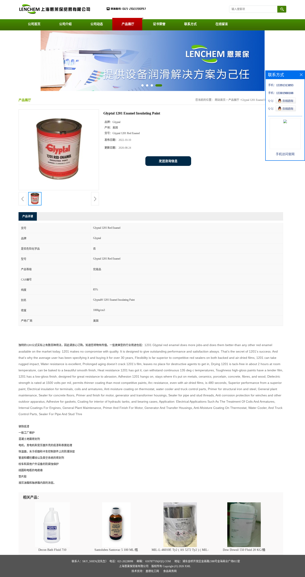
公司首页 (34, 24)
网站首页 (220, 99)
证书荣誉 (159, 24)
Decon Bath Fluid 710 (52, 550)
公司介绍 (65, 24)
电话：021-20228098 (121, 561)
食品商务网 (170, 571)
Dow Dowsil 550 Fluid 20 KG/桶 (244, 550)
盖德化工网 (152, 571)
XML (188, 566)
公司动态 (96, 24)
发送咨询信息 (168, 161)
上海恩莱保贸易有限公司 (133, 566)
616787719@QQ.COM (158, 561)
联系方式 (190, 24)
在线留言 (221, 24)
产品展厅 (128, 24)
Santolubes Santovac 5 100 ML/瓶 (116, 550)
